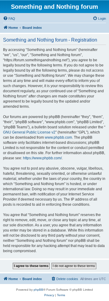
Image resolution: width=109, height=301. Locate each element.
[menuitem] (9, 18)
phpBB (38, 289)
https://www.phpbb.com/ (42, 158)
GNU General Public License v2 (29, 132)
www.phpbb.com (58, 137)
